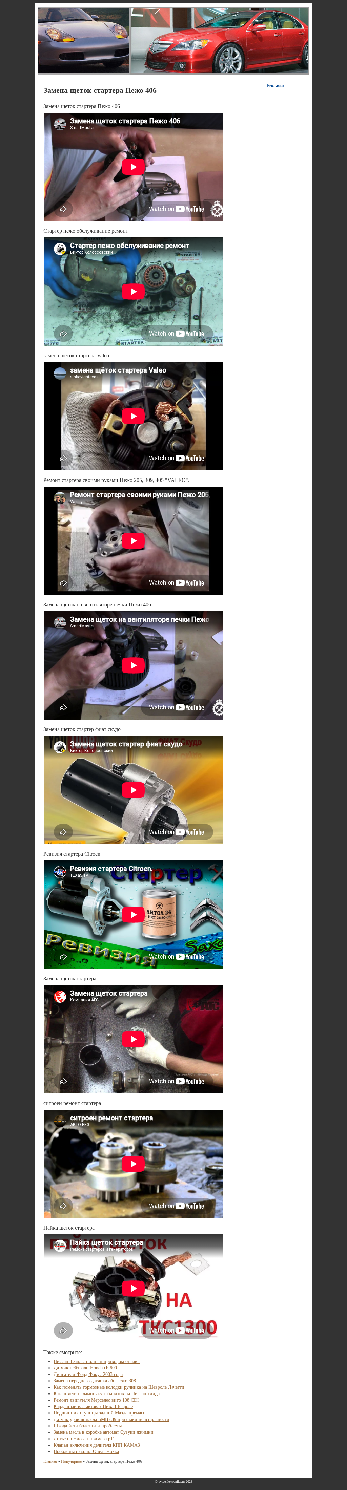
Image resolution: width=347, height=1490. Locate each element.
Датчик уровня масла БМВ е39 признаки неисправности (111, 1419)
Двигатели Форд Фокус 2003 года (88, 1374)
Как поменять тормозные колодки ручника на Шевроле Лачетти (119, 1387)
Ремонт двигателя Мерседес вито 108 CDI (96, 1400)
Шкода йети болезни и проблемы (88, 1425)
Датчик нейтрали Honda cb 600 (85, 1367)
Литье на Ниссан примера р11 (84, 1438)
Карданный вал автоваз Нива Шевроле (93, 1406)
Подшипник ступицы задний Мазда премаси (100, 1413)
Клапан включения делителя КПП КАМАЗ (97, 1445)
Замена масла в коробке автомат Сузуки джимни (104, 1432)
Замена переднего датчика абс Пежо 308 (95, 1380)
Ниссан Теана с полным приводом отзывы (97, 1361)
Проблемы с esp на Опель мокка (86, 1451)
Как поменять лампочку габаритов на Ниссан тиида (107, 1393)
